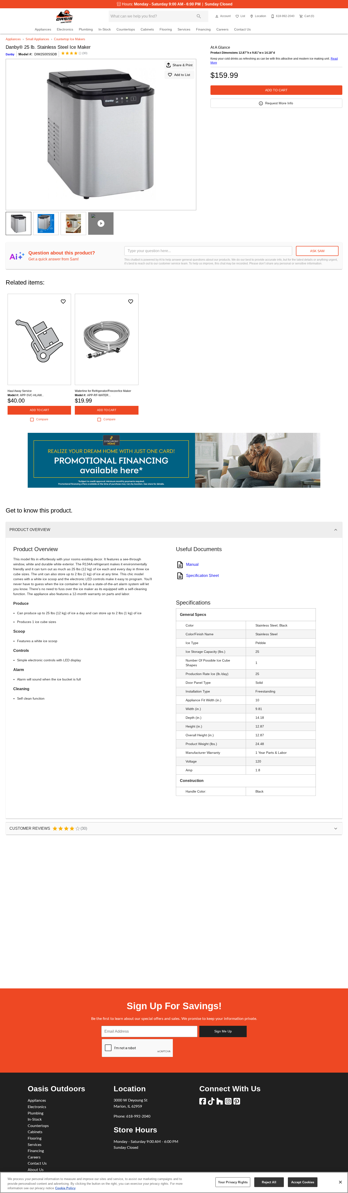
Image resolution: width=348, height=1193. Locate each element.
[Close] (340, 1182)
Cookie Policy (65, 1188)
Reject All (269, 1182)
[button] (217, 16)
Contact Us (242, 29)
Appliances (43, 29)
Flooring (166, 29)
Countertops (125, 29)
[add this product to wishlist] (63, 301)
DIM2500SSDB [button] (45, 54)
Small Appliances (37, 39)
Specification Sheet (202, 576)
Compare (42, 419)
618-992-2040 (138, 1116)
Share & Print (182, 65)
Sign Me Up (223, 1031)
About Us (36, 1170)
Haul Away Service (20, 391)
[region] (174, 1182)
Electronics (65, 29)
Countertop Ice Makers (69, 39)
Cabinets (147, 29)
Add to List (182, 75)
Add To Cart (276, 90)
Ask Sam (317, 251)
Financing (203, 29)
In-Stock (104, 29)
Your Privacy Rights (233, 1182)
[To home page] (64, 16)
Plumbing (86, 29)
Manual (192, 564)
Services (184, 29)
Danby (10, 54)
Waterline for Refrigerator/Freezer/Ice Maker (103, 391)
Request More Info (279, 103)
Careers (222, 29)
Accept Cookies (302, 1182)
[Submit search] (198, 16)
